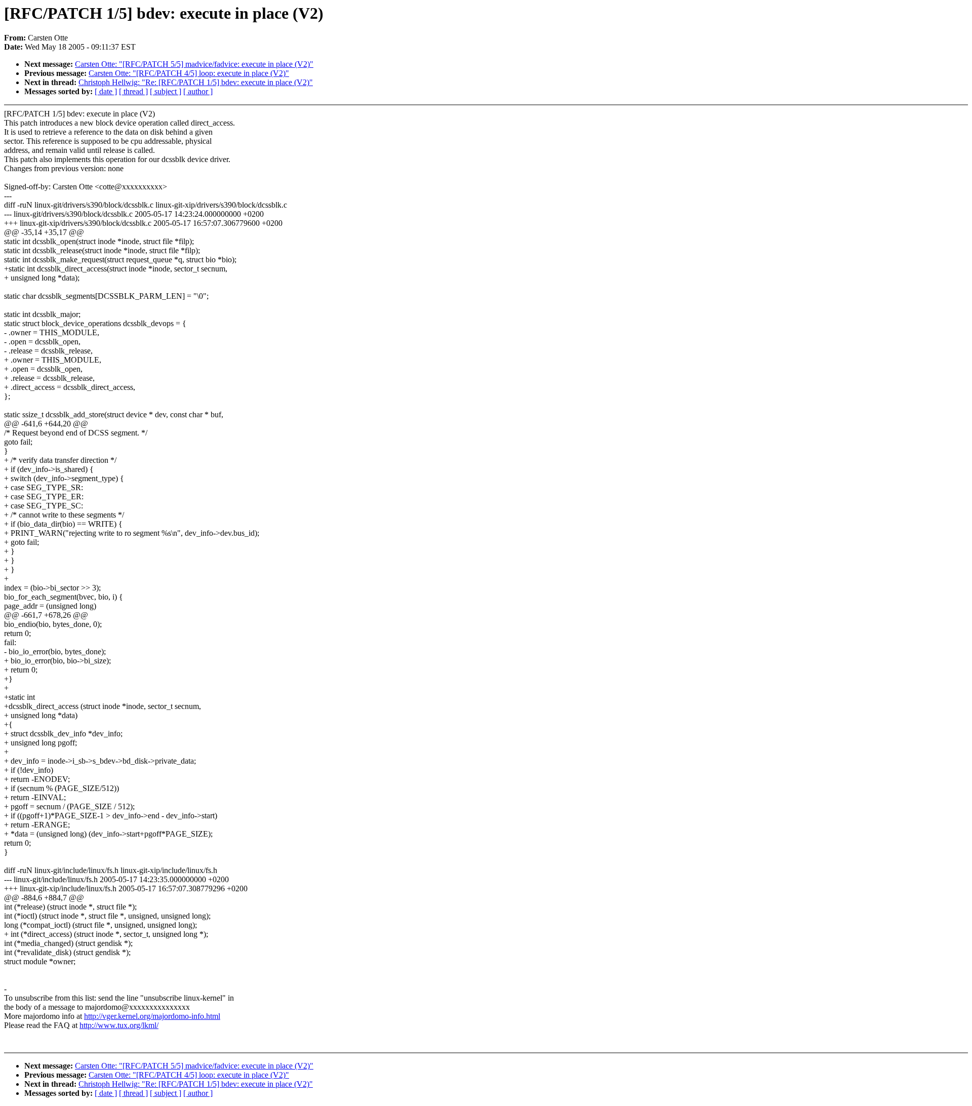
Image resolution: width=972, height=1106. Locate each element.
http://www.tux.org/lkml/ (118, 1025)
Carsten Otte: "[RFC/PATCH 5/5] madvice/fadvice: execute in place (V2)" (194, 64)
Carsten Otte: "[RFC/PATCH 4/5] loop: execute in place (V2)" (189, 73)
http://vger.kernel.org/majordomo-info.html (152, 1016)
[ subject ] (165, 91)
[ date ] (106, 91)
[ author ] (198, 91)
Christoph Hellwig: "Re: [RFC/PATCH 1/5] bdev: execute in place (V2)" (195, 82)
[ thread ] (133, 91)
